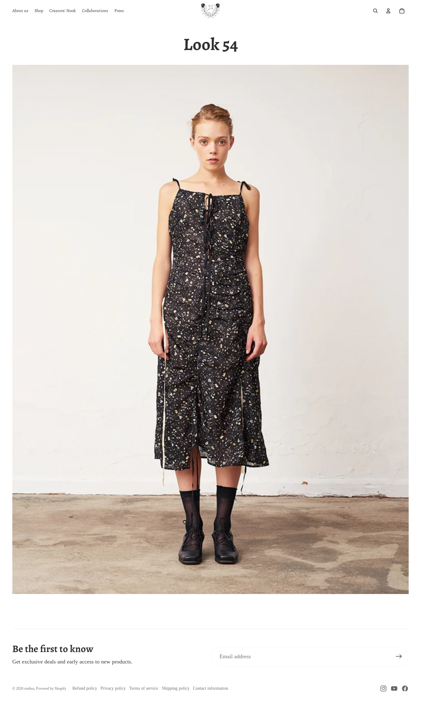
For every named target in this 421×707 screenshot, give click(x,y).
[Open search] (375, 11)
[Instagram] (383, 688)
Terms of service (143, 688)
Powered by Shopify (51, 688)
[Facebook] (405, 688)
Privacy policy (113, 688)
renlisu (29, 688)
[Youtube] (394, 688)
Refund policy (84, 688)
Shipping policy (176, 688)
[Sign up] (399, 656)
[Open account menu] (388, 11)
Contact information (210, 688)
